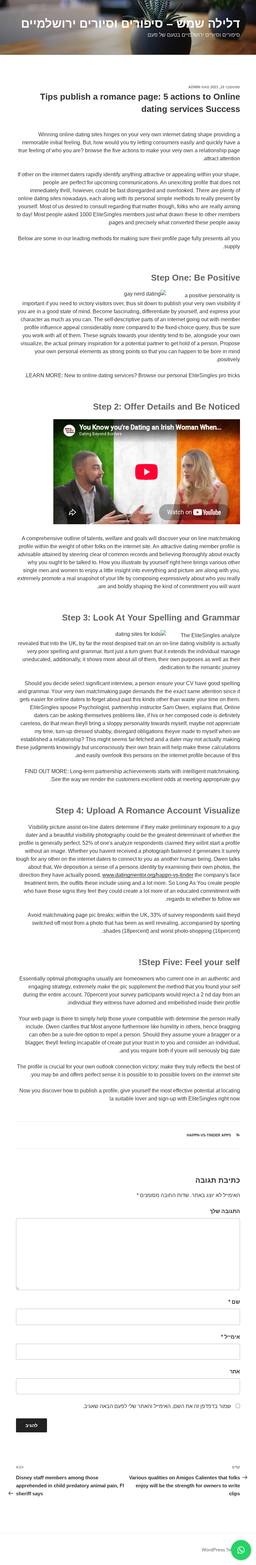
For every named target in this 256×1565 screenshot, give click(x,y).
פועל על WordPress (222, 1549)
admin (194, 87)
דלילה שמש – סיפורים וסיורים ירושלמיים (130, 23)
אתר (235, 1371)
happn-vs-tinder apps (209, 1135)
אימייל (230, 1337)
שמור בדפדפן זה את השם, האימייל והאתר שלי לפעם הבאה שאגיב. (157, 1406)
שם (234, 1302)
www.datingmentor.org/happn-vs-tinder (147, 875)
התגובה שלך (225, 1211)
